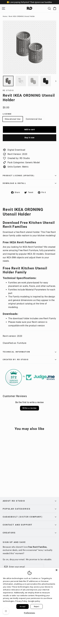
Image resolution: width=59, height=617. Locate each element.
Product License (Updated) (18, 176)
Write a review (29, 408)
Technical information (16, 352)
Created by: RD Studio (15, 360)
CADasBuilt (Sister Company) (23, 517)
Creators (9, 533)
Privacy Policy (21, 601)
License (7, 114)
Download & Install (14, 183)
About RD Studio (14, 501)
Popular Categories (16, 509)
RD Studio (8, 90)
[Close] (56, 570)
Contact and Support (17, 525)
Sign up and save (14, 542)
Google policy (34, 601)
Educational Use (13, 119)
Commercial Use (34, 119)
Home (5, 16)
